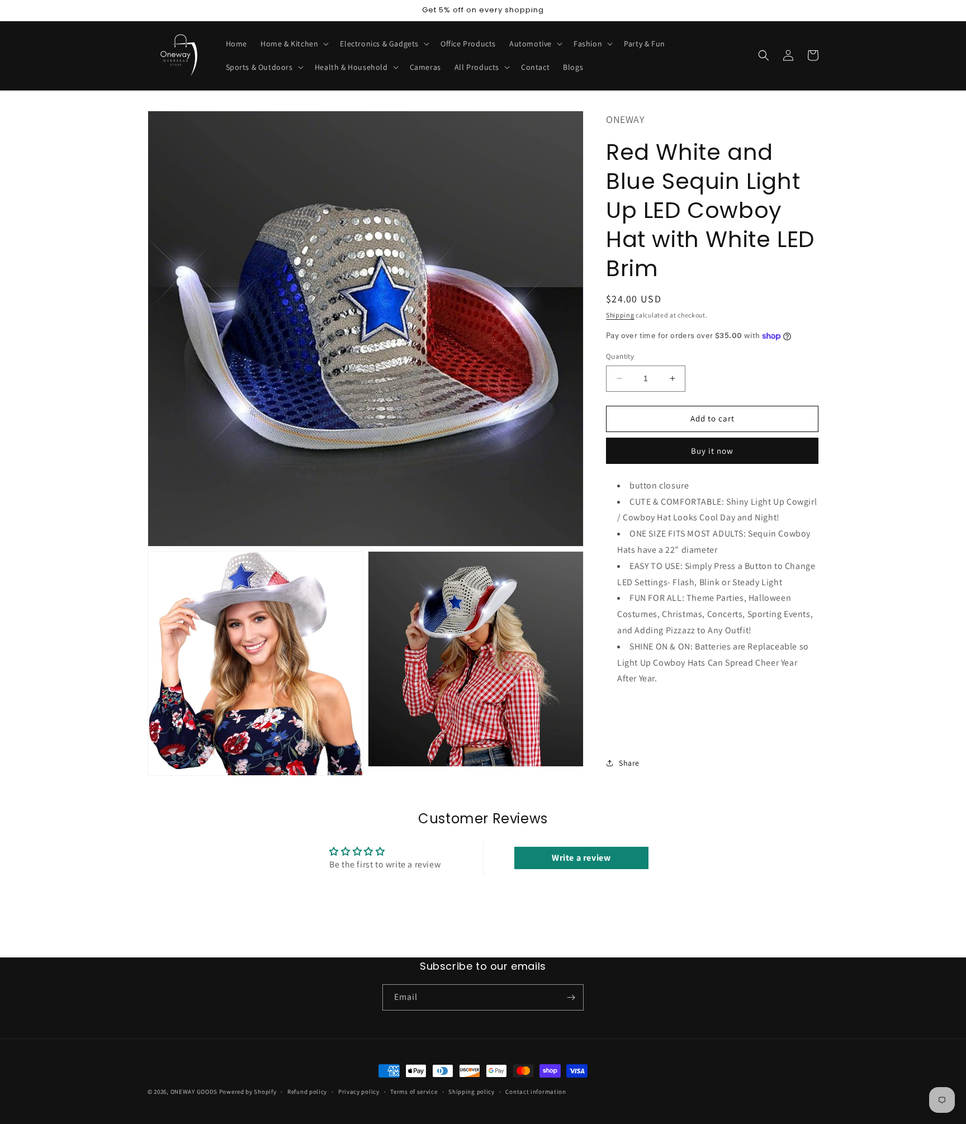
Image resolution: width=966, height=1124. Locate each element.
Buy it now (712, 450)
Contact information (535, 1091)
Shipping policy (471, 1091)
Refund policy (307, 1091)
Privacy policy (359, 1091)
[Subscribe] (570, 997)
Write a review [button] (581, 858)
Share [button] (629, 763)
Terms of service (413, 1091)
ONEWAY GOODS (194, 1091)
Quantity (620, 356)
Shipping (620, 314)
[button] (293, 43)
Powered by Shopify (248, 1091)
